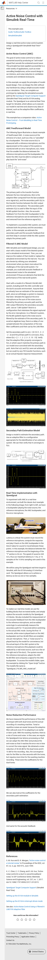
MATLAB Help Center (18, 3)
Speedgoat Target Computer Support (31, 96)
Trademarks (22, 933)
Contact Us (10, 940)
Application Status (28, 937)
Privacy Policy (34, 933)
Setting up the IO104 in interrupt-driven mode (24, 901)
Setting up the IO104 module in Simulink (22, 896)
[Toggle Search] (38, 2)
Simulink (11, 36)
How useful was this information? (25, 915)
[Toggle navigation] (11, 8)
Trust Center (10, 933)
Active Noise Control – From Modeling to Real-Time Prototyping (24, 120)
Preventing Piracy (12, 937)
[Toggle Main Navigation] (43, 2)
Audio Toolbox (14, 32)
